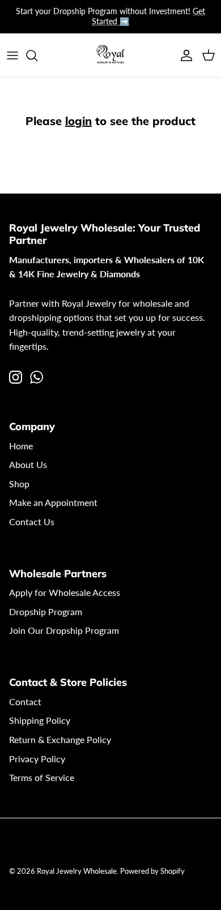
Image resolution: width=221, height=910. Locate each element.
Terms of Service (41, 777)
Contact (25, 701)
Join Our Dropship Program (64, 630)
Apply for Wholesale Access (64, 592)
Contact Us (31, 521)
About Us (28, 464)
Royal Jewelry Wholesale (77, 870)
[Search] (37, 55)
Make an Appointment (53, 502)
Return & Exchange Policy (60, 739)
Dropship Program (45, 611)
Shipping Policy (39, 720)
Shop (19, 483)
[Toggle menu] (12, 55)
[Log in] (183, 55)
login (78, 121)
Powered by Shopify (152, 870)
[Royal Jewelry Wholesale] (110, 55)
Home (21, 445)
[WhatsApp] (36, 377)
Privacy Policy (37, 758)
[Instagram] (15, 377)
